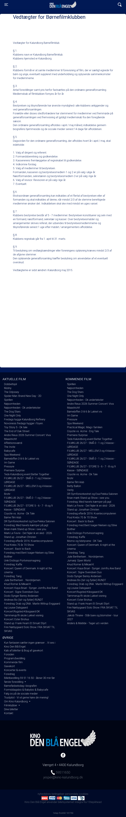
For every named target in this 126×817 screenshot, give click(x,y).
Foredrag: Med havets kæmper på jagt (26, 525)
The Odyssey (11, 392)
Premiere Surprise (14, 470)
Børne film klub (12, 517)
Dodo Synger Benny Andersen (21, 595)
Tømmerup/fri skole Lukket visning (23, 615)
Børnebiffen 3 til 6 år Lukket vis (21, 458)
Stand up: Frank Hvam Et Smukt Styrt (25, 623)
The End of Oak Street (16, 431)
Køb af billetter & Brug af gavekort (23, 650)
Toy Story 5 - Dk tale (15, 427)
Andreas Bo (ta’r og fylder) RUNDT (23, 599)
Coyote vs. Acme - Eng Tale (83, 431)
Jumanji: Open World (79, 560)
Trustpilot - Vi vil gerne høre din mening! (26, 697)
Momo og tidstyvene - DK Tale (84, 540)
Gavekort (9, 666)
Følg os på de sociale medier (21, 693)
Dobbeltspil (10, 384)
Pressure (9, 466)
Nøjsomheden (12, 403)
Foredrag (9, 674)
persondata (71, 793)
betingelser (58, 793)
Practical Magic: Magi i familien (84, 427)
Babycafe (9, 450)
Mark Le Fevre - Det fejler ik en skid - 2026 (28, 533)
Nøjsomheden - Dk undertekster (22, 407)
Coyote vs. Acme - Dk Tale (19, 513)
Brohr (7, 493)
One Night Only (12, 415)
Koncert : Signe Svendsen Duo (21, 591)
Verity (70, 490)
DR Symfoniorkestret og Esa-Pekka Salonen (29, 521)
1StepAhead (94, 802)
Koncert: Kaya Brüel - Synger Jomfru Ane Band (31, 588)
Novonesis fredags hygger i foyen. (23, 423)
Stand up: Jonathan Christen (20, 537)
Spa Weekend (12, 454)
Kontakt (8, 713)
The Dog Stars (12, 411)
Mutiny (7, 388)
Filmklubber (11, 705)
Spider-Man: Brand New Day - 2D (22, 395)
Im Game (9, 462)
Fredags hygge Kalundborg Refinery (24, 419)
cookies (83, 793)
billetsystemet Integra (70, 802)
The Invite (9, 446)
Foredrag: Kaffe (13, 564)
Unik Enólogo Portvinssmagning (22, 560)
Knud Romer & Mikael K (17, 584)
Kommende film (13, 662)
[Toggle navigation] (120, 4)
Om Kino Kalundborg (16, 701)
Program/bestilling (14, 658)
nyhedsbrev (44, 793)
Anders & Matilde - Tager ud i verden (87, 623)
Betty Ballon (74, 486)
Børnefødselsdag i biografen (20, 685)
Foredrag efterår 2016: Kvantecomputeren (28, 540)
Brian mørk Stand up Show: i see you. (25, 529)
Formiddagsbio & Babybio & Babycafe (26, 689)
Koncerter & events (15, 670)
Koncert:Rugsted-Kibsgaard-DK (22, 611)
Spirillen (8, 399)
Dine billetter (11, 709)
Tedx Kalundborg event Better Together (26, 474)
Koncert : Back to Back (17, 548)
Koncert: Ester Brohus (16, 619)
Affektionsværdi (13, 443)
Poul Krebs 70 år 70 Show (19, 544)
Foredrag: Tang (12, 576)
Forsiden (9, 654)
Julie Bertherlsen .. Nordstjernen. (22, 580)
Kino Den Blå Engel (63, 5)
